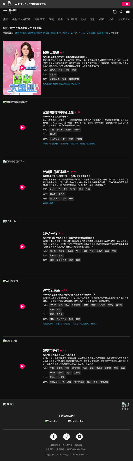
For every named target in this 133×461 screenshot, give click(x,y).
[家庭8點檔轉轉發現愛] (22, 127)
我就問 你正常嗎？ (60, 32)
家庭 (71, 139)
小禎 (60, 255)
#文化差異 (84, 324)
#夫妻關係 (53, 144)
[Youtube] (79, 436)
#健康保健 (47, 84)
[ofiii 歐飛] (14, 12)
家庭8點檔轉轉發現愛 (38, 32)
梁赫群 (53, 255)
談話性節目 (74, 79)
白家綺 (53, 74)
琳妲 (52, 368)
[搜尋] (121, 12)
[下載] (115, 12)
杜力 (58, 189)
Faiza (85, 305)
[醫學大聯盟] (22, 68)
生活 (64, 139)
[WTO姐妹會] (22, 306)
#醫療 (55, 84)
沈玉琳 (53, 194)
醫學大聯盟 (20, 32)
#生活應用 (90, 144)
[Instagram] (66, 436)
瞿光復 (70, 251)
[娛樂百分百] (22, 366)
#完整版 (75, 324)
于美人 (61, 194)
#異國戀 (66, 324)
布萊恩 (99, 251)
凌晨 (58, 309)
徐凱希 (61, 251)
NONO (53, 305)
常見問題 (50, 449)
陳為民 (53, 70)
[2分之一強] (22, 247)
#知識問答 (76, 84)
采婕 (85, 368)
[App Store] (55, 422)
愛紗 (52, 189)
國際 (52, 260)
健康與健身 (55, 79)
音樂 (62, 382)
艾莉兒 (77, 372)
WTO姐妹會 (89, 32)
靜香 (60, 70)
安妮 (60, 305)
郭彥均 (59, 314)
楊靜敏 (59, 129)
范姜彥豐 (76, 368)
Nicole (94, 305)
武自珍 (77, 129)
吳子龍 (73, 189)
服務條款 (79, 445)
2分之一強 (76, 32)
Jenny (110, 305)
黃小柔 (53, 251)
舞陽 (92, 251)
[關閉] (4, 4)
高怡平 (53, 134)
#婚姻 (45, 144)
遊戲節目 (54, 382)
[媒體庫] (128, 12)
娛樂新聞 (104, 382)
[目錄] (5, 12)
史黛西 (68, 129)
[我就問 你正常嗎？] (22, 187)
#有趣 (82, 144)
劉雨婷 (108, 368)
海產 (69, 372)
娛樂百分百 (102, 32)
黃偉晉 (53, 377)
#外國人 (93, 324)
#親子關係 (63, 144)
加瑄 (92, 368)
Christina (76, 305)
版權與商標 (55, 445)
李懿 (67, 368)
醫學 (64, 79)
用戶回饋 (60, 449)
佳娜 (81, 189)
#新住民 (58, 324)
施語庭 (99, 368)
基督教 (79, 139)
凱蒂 (52, 309)
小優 (67, 70)
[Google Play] (78, 422)
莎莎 (52, 314)
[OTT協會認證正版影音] (126, 406)
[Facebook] (53, 436)
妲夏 (107, 251)
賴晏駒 (61, 377)
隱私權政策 (67, 445)
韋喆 (74, 70)
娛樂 (71, 198)
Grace (102, 305)
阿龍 (85, 251)
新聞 (69, 382)
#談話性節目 (64, 84)
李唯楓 (59, 368)
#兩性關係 (74, 144)
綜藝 (64, 198)
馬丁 (65, 189)
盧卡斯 (119, 305)
